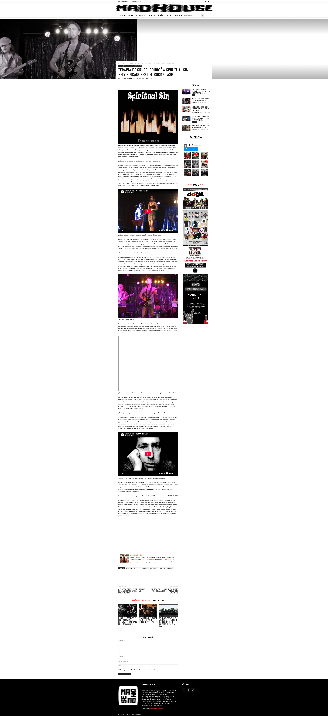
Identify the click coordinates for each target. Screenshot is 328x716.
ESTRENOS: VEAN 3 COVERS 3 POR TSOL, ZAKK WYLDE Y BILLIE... (201, 100)
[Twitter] (208, 1)
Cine (193, 95)
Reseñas (161, 15)
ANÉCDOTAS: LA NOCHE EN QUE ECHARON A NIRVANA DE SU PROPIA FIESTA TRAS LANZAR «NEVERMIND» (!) (131, 591)
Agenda (130, 15)
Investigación (140, 15)
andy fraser (129, 568)
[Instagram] (205, 1)
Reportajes (152, 15)
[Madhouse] (164, 8)
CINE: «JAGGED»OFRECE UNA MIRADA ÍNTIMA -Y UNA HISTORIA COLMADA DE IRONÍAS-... (201, 91)
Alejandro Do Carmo (126, 78)
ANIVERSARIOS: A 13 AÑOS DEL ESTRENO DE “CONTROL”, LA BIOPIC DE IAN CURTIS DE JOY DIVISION (164, 591)
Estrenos (141, 615)
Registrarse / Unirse (136, 1)
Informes (194, 129)
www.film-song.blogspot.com (141, 562)
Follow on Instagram (190, 149)
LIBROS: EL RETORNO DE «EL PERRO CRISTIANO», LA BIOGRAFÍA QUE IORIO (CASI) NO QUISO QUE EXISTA (127, 621)
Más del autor (158, 600)
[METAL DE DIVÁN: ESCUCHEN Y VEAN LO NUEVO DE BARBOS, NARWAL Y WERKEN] (148, 610)
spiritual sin (145, 568)
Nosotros (178, 15)
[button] (187, 155)
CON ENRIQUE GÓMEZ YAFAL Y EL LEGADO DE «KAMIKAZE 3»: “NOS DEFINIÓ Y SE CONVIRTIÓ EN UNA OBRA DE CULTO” (168, 622)
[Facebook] (202, 1)
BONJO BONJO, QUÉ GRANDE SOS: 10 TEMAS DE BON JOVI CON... (200, 127)
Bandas (131, 63)
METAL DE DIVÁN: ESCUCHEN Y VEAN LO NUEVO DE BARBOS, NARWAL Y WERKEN (148, 620)
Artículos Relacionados (141, 600)
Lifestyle (169, 15)
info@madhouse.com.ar (156, 708)
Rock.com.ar (168, 559)
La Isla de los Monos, (149, 559)
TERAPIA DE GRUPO (154, 568)
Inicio (119, 63)
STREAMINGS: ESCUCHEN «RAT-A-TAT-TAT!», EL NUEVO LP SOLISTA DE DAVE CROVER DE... (200, 118)
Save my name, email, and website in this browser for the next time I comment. (141, 670)
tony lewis (162, 568)
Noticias (123, 15)
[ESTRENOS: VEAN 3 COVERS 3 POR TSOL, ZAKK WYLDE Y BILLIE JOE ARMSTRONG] (186, 101)
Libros (120, 615)
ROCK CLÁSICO (137, 568)
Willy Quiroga (170, 568)
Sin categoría (138, 65)
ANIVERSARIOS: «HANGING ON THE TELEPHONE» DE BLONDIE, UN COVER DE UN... (200, 109)
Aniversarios (195, 112)
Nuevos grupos (132, 65)
